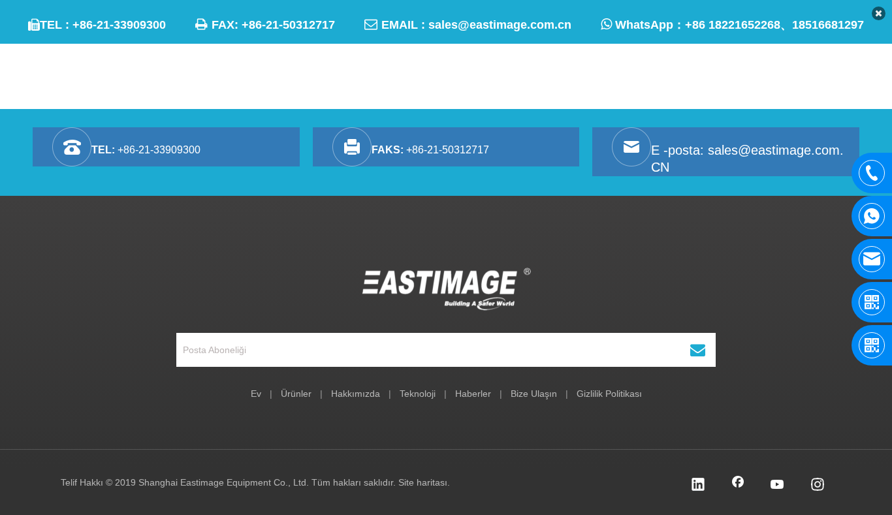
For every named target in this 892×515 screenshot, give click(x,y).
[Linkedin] (698, 485)
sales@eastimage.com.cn (499, 24)
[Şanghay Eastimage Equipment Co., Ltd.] (446, 289)
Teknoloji (418, 393)
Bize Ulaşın (534, 393)
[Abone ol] (698, 350)
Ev (256, 393)
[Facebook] (737, 485)
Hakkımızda (355, 393)
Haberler (473, 393)
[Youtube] (777, 485)
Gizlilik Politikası (609, 393)
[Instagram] (817, 485)
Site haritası (422, 482)
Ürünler (296, 393)
